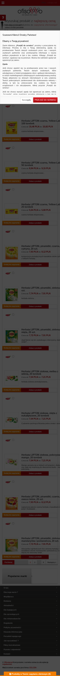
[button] (26, 100)
